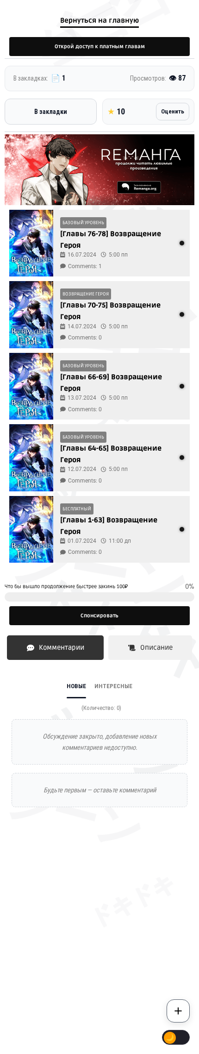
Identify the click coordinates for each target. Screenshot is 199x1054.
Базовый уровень (83, 223)
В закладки (50, 111)
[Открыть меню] (178, 1011)
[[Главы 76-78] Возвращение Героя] (31, 243)
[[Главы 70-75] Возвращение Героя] (31, 314)
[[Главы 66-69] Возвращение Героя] (31, 386)
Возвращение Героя (85, 294)
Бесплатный (76, 509)
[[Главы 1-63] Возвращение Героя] (31, 529)
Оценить (172, 111)
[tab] (55, 647)
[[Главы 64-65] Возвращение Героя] (31, 457)
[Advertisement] (99, 935)
